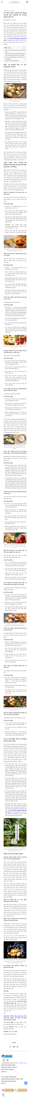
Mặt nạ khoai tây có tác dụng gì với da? (15, 51)
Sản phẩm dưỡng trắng (8, 1065)
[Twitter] (13, 1046)
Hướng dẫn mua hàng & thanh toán (12, 1079)
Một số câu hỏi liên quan (12, 60)
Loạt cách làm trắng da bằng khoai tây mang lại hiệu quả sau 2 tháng (15, 54)
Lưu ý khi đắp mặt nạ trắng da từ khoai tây (15, 57)
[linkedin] (17, 1046)
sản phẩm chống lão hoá (9, 1067)
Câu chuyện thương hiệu (8, 1077)
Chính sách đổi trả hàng (8, 1081)
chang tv (4, 1071)
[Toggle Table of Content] (23, 48)
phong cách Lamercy (7, 1069)
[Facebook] (10, 1046)
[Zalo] (26, 1083)
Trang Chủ (6, 10)
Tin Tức (12, 10)
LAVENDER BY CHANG (22, 1063)
